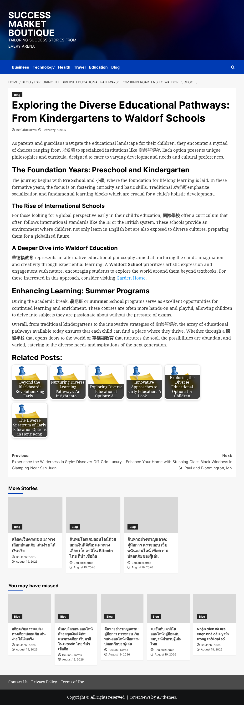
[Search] (233, 67)
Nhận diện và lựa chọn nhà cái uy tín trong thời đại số (213, 634)
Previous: (67, 461)
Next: (179, 461)
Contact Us (17, 682)
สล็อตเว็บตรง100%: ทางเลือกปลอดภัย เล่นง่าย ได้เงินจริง (34, 545)
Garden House (131, 278)
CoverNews (140, 697)
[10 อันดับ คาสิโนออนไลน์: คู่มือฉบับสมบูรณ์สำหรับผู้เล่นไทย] (168, 608)
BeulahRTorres (26, 130)
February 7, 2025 (54, 130)
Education (98, 67)
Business (20, 67)
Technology (44, 67)
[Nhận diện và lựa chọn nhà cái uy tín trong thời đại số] (214, 608)
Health (64, 67)
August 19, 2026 (26, 561)
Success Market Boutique (31, 24)
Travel (80, 67)
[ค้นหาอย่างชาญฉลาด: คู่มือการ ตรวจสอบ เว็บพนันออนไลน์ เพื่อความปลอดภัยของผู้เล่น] (151, 515)
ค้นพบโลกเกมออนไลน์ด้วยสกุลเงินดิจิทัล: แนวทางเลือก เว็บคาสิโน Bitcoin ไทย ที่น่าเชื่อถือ (75, 639)
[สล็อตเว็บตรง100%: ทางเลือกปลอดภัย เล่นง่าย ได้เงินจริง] (35, 515)
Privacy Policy (44, 682)
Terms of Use (72, 682)
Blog (115, 67)
